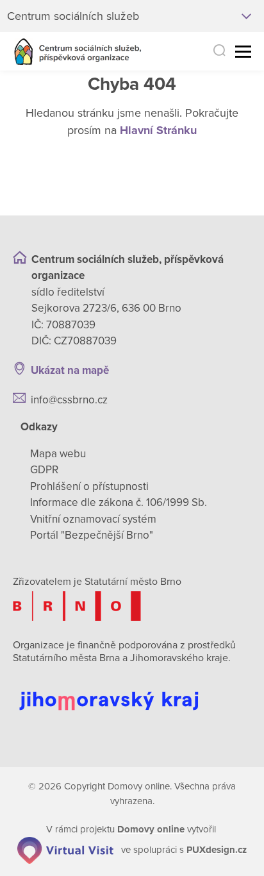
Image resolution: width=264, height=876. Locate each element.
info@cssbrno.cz (69, 400)
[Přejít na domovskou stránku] (78, 51)
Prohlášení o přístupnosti (89, 486)
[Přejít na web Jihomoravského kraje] (132, 691)
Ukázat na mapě (70, 370)
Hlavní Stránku (158, 130)
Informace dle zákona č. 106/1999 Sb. (118, 502)
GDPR (44, 469)
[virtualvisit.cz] (65, 849)
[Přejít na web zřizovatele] (132, 606)
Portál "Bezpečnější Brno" (91, 535)
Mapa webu (58, 453)
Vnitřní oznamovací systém (93, 519)
